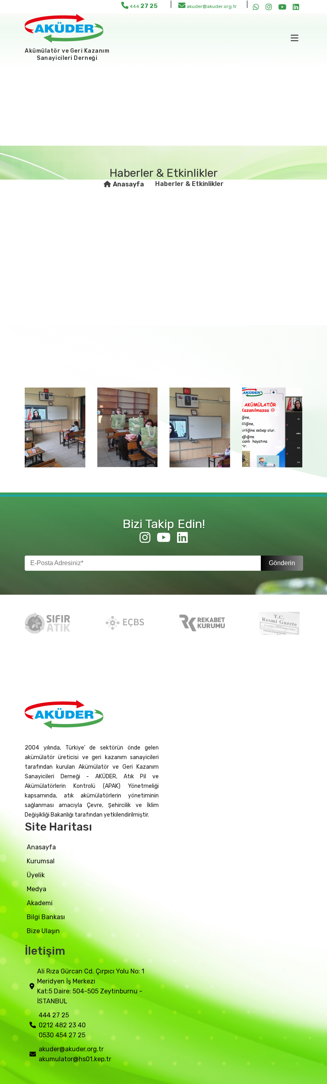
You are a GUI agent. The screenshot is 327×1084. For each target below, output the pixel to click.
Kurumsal (41, 861)
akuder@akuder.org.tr (211, 6)
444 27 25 (54, 1015)
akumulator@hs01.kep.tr (75, 1059)
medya (36, 889)
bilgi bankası (46, 917)
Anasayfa (128, 184)
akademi (40, 903)
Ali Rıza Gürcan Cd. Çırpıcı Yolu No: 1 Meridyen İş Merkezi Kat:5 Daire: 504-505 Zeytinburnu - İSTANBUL (90, 986)
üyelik (36, 875)
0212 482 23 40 (62, 1025)
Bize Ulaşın (43, 931)
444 (143, 6)
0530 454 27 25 (62, 1035)
